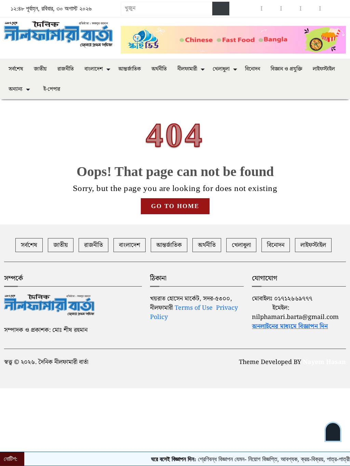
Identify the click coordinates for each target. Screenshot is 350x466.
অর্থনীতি (159, 69)
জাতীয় (40, 69)
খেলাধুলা (221, 69)
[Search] (220, 8)
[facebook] (251, 8)
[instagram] (271, 8)
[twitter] (310, 8)
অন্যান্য (16, 89)
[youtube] (290, 8)
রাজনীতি (65, 69)
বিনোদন (252, 69)
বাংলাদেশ (93, 69)
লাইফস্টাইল (324, 69)
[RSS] (329, 8)
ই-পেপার (51, 89)
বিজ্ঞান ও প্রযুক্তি (286, 69)
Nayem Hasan (324, 362)
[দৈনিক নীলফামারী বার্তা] (58, 34)
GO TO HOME (175, 206)
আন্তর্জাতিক (129, 69)
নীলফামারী (187, 69)
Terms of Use (194, 308)
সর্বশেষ (16, 69)
